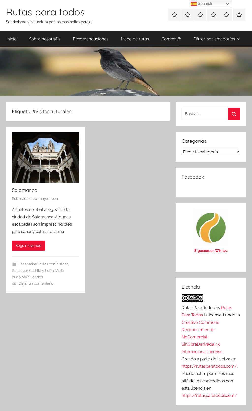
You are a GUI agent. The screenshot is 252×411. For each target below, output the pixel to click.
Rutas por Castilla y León (33, 271)
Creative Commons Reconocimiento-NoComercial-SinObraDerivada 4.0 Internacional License (202, 337)
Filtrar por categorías (214, 38)
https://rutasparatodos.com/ (209, 366)
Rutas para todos (45, 12)
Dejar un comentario (36, 283)
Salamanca (24, 190)
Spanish (204, 3)
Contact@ (171, 38)
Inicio (11, 38)
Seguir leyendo (28, 245)
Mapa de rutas (135, 38)
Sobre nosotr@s (44, 38)
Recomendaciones (90, 38)
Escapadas (28, 264)
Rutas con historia (53, 264)
